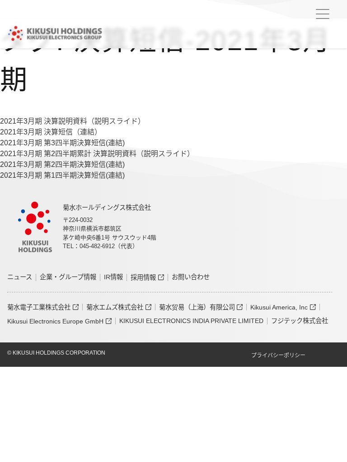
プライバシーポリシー (278, 355)
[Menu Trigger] (322, 14)
